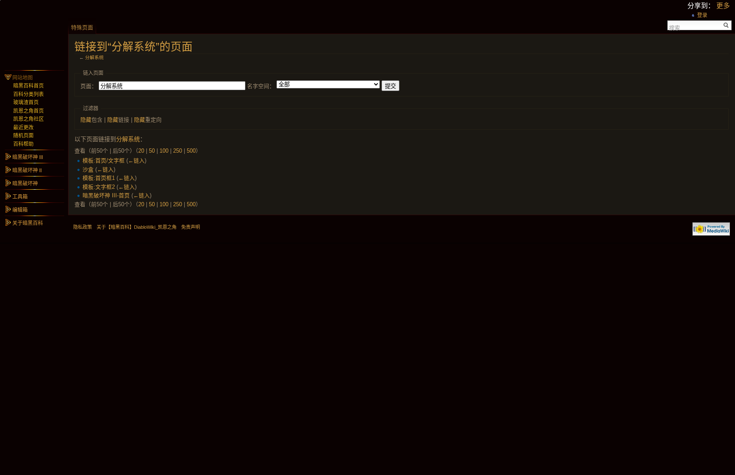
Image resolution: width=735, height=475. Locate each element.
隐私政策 (82, 227)
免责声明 (190, 227)
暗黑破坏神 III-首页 (106, 195)
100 (164, 151)
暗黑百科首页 (28, 86)
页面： (88, 86)
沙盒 (88, 169)
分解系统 (94, 57)
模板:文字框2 (99, 187)
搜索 (674, 27)
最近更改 (23, 128)
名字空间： (261, 86)
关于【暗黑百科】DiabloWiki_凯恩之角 (137, 227)
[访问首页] (34, 34)
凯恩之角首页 (28, 111)
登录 (702, 15)
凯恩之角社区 (28, 119)
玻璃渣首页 (26, 102)
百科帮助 (23, 144)
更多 (723, 5)
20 (141, 151)
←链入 (136, 160)
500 (191, 151)
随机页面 (23, 136)
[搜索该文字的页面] (726, 25)
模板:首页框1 (99, 178)
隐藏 (85, 120)
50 (152, 151)
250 (177, 151)
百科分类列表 (28, 94)
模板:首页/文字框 (104, 160)
